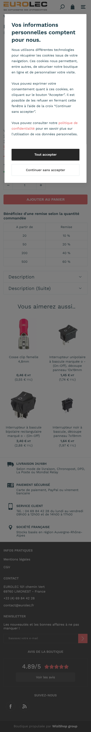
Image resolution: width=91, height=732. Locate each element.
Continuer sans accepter (45, 170)
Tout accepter (45, 155)
